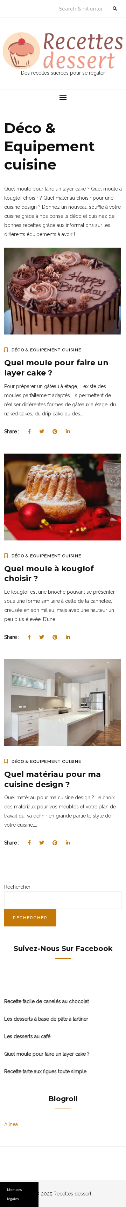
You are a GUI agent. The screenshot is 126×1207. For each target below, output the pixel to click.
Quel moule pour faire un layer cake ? (47, 1054)
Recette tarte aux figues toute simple (45, 1071)
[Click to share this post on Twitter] (41, 431)
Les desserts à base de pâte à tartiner (46, 1019)
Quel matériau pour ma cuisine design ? (52, 779)
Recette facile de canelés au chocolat (46, 1001)
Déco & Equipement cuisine (46, 349)
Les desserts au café (27, 1036)
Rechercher (17, 887)
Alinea (11, 1124)
